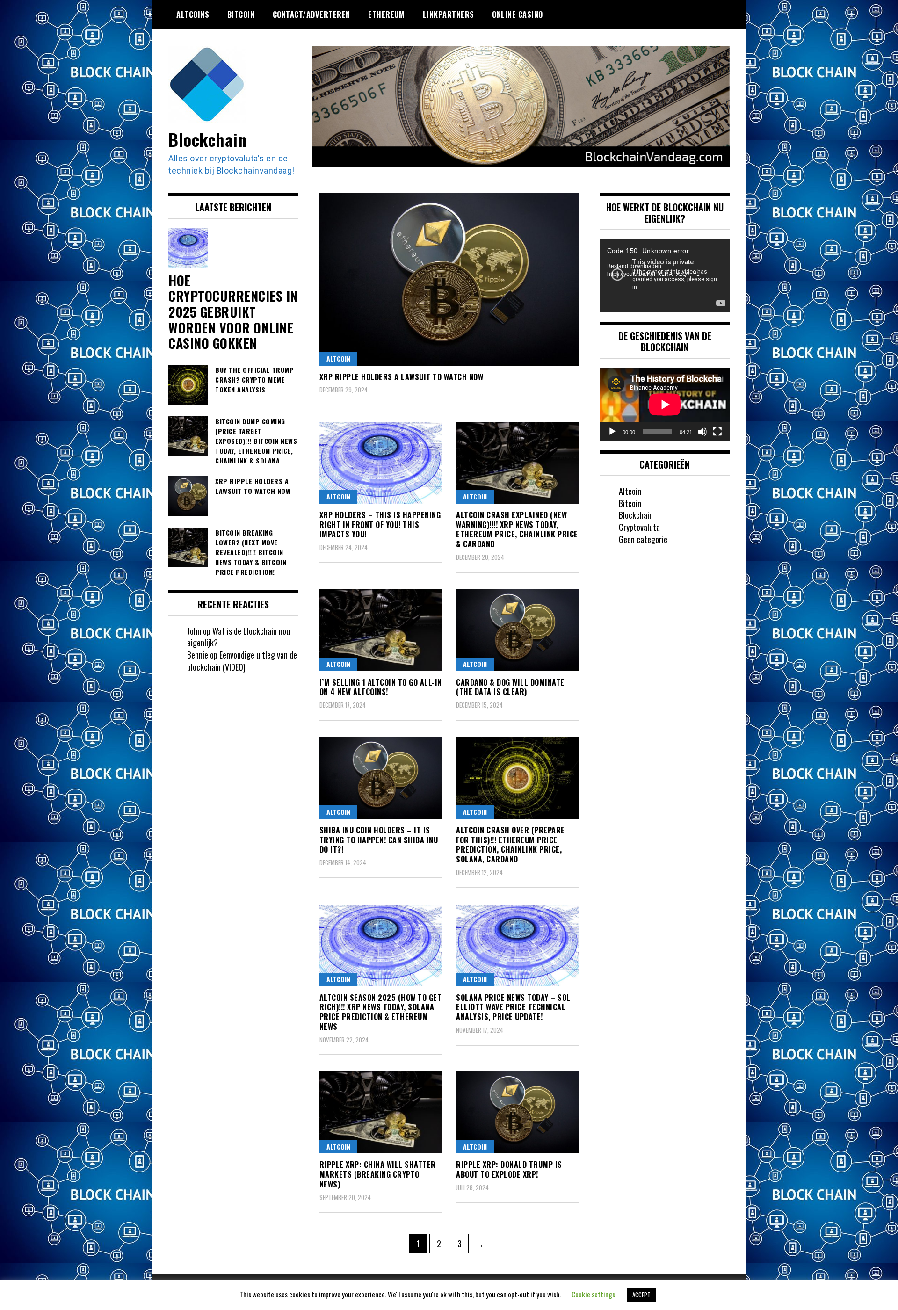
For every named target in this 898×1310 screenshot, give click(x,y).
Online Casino (517, 14)
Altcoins (192, 14)
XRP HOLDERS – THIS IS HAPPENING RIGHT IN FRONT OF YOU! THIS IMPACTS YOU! (380, 524)
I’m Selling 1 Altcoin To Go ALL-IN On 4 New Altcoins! (380, 687)
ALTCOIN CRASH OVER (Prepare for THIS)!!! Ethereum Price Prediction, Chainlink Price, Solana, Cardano (510, 845)
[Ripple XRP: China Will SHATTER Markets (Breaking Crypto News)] (380, 1112)
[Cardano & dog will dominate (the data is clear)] (517, 630)
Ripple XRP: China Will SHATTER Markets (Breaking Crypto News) (377, 1174)
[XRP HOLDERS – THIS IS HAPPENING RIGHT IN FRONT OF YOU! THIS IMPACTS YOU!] (380, 463)
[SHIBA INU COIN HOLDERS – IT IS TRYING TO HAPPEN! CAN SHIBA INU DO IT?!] (380, 778)
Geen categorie (643, 539)
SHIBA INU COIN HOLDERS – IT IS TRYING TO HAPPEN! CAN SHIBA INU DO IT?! (378, 840)
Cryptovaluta (639, 527)
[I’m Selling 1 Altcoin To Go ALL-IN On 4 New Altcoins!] (380, 630)
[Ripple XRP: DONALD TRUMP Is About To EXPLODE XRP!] (517, 1112)
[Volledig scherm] (717, 431)
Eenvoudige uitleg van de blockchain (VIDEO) (242, 661)
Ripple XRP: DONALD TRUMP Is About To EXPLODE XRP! (509, 1169)
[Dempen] (702, 431)
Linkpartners (448, 14)
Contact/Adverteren (311, 14)
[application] (665, 275)
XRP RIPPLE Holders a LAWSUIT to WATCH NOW (401, 377)
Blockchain (207, 139)
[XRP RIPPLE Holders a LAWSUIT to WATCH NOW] (449, 279)
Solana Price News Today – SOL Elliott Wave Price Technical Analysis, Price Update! (513, 1007)
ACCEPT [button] (641, 1294)
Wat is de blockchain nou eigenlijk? (238, 637)
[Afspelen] (612, 431)
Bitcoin (241, 14)
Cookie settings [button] (593, 1294)
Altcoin (338, 358)
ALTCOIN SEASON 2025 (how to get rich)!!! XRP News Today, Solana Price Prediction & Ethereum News (380, 1012)
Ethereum (386, 14)
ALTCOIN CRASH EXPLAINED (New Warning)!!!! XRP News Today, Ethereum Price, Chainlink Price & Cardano (517, 529)
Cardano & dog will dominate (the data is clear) (510, 687)
